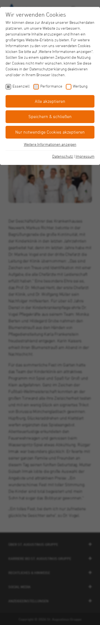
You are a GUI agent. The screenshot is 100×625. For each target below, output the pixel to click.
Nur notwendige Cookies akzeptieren (50, 131)
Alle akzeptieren (50, 101)
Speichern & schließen (50, 116)
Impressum (85, 156)
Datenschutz (62, 156)
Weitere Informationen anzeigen (50, 144)
